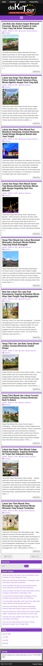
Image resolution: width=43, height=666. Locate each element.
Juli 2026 (5, 637)
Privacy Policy (34, 2)
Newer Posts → (36, 556)
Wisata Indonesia (32, 31)
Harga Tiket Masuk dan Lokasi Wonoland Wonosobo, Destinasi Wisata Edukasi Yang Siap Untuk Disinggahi (21, 242)
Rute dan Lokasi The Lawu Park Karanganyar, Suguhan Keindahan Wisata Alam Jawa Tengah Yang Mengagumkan (20, 294)
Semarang (23, 139)
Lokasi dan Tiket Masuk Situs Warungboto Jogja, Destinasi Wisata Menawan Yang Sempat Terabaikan (18, 505)
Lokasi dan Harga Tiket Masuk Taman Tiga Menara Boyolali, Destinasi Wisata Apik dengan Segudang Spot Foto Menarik (20, 187)
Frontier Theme (37, 664)
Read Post (36, 71)
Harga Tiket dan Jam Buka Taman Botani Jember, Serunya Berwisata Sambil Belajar (20, 345)
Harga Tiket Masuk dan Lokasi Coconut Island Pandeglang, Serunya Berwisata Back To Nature (20, 397)
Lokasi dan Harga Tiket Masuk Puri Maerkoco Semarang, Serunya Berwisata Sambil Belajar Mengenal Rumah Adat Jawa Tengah (20, 133)
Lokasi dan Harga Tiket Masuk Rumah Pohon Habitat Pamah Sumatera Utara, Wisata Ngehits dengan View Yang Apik (20, 80)
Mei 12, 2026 (14, 510)
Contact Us (12, 2)
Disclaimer (23, 2)
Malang (22, 456)
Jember (22, 351)
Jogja (21, 510)
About (4, 2)
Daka (5, 31)
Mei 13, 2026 (14, 193)
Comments (7, 33)
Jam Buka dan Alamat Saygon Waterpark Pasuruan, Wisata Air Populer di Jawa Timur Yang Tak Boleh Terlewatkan (20, 26)
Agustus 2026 (6, 634)
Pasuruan (23, 31)
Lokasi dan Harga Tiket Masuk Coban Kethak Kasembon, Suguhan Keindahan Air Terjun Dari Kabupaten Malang (20, 451)
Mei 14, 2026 (14, 31)
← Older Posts (6, 556)
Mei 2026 (5, 643)
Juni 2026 (5, 640)
